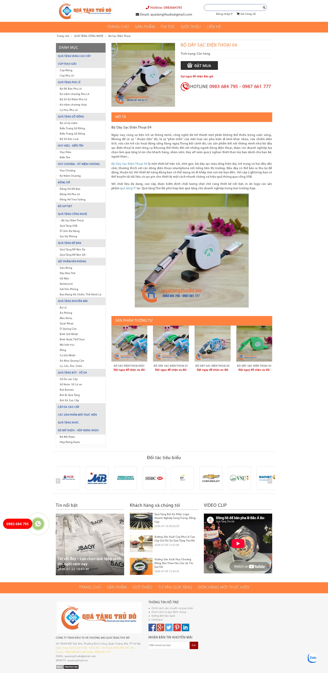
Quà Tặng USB (68, 226)
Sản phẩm (145, 27)
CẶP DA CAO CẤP (68, 407)
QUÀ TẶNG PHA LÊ (69, 82)
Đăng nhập (223, 14)
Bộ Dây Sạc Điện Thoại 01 (171, 366)
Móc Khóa (66, 318)
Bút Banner (67, 390)
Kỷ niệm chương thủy (73, 104)
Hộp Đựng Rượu (70, 442)
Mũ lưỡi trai (67, 345)
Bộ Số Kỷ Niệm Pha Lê (73, 99)
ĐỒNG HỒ (64, 182)
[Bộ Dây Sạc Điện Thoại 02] (212, 344)
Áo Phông (66, 313)
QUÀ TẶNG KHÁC (68, 422)
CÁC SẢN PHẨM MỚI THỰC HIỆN (77, 415)
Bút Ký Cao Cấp (69, 400)
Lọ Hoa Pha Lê (69, 110)
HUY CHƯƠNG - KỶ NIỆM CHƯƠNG (79, 164)
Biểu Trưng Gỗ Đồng (72, 128)
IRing (63, 350)
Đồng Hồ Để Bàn (70, 189)
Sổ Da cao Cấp (69, 379)
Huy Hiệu (65, 152)
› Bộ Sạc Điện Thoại (72, 220)
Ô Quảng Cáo (68, 329)
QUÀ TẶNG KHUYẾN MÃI (73, 301)
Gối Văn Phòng (69, 289)
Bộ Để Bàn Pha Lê (71, 88)
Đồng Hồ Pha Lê (70, 194)
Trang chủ (118, 27)
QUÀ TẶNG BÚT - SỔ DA (72, 372)
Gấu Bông (66, 268)
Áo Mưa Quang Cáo (72, 360)
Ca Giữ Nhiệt (68, 355)
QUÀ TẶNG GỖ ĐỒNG (71, 116)
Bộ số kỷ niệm (68, 123)
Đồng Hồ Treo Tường (72, 199)
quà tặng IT (128, 188)
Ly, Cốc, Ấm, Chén (71, 366)
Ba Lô (63, 307)
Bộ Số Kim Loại (69, 139)
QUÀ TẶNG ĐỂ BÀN (69, 243)
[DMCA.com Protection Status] (67, 667)
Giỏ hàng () (248, 14)
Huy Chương (68, 170)
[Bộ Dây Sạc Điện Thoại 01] (171, 344)
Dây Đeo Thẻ (68, 273)
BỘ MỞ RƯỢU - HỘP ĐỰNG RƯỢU (78, 430)
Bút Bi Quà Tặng (70, 395)
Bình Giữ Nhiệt (69, 334)
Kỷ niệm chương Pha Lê (74, 94)
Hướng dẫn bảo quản (163, 616)
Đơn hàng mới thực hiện (223, 587)
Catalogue (157, 620)
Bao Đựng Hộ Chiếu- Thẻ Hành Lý (81, 294)
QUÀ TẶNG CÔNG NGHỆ (72, 214)
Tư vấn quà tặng (175, 587)
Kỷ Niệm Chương (70, 176)
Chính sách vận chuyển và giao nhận (172, 608)
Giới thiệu (191, 27)
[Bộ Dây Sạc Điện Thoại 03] (254, 344)
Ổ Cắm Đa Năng (70, 231)
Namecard (66, 284)
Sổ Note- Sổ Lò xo (71, 384)
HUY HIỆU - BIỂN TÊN (70, 145)
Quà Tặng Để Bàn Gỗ (72, 255)
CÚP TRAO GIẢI (67, 64)
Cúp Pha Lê (67, 75)
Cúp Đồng (66, 70)
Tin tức (168, 27)
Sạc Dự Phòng (68, 236)
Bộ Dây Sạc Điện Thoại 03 (254, 366)
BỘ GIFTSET (65, 206)
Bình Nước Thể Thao (72, 339)
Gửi (194, 645)
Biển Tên (65, 157)
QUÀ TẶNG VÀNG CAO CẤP (74, 56)
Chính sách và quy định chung (168, 612)
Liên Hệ (214, 27)
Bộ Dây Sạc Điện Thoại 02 (213, 366)
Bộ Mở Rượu (67, 437)
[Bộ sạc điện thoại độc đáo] (129, 344)
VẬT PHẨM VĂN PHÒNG (72, 261)
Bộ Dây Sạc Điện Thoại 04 (129, 163)
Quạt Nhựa (66, 323)
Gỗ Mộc (64, 278)
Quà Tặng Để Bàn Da (72, 249)
